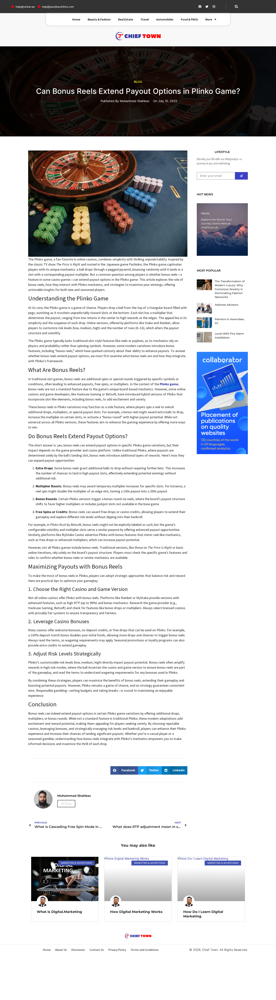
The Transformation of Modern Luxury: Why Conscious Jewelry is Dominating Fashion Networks (230, 289)
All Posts (66, 803)
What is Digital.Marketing (59, 912)
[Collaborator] (222, 453)
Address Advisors (226, 304)
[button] (236, 6)
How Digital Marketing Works (136, 912)
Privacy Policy (117, 950)
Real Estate (125, 19)
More (208, 19)
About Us (61, 950)
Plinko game (169, 384)
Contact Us (97, 950)
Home (76, 19)
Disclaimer (78, 950)
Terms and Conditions (144, 950)
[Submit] (241, 176)
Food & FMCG (189, 19)
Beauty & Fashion (99, 19)
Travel (144, 19)
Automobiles (164, 19)
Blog (138, 82)
